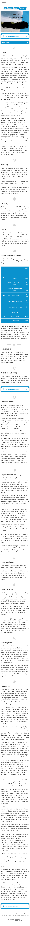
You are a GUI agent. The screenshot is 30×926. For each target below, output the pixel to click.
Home (5, 8)
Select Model (10, 8)
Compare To (16, 8)
